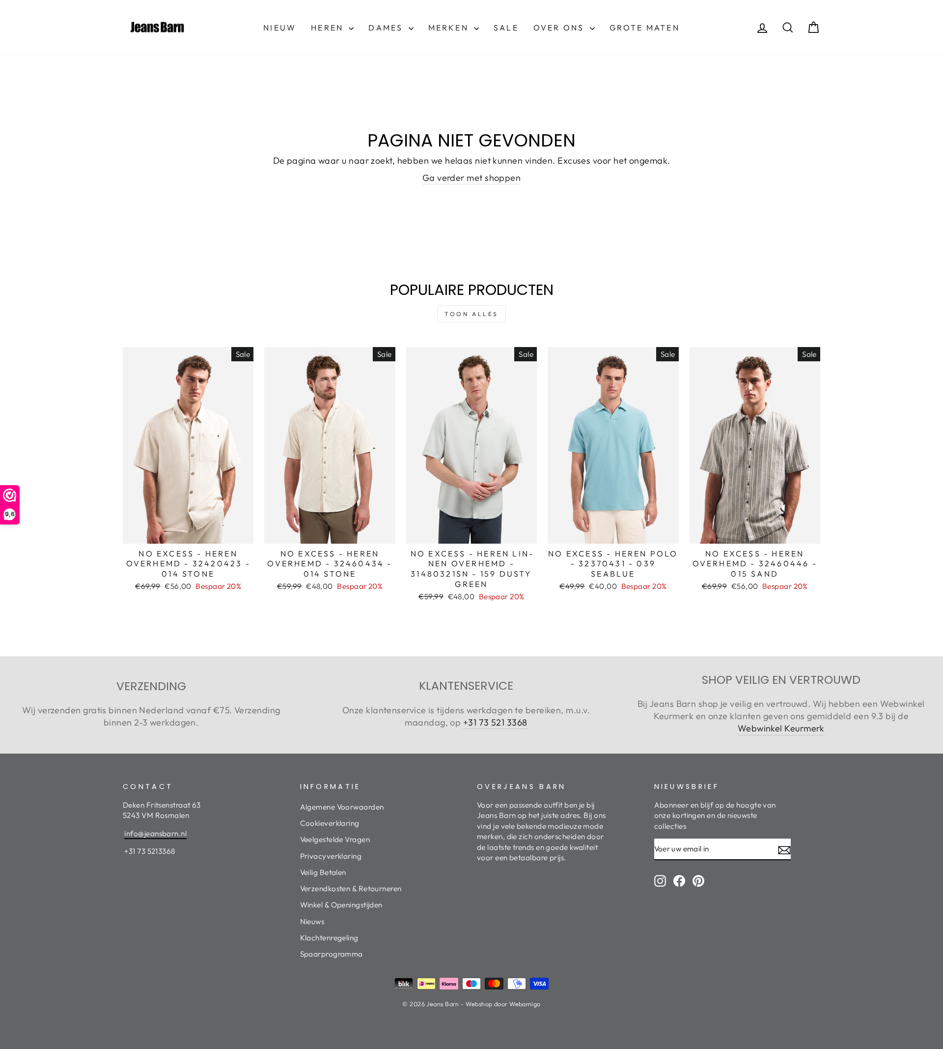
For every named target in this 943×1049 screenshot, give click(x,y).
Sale (506, 27)
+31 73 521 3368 (495, 722)
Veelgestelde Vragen (335, 839)
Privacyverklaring (331, 856)
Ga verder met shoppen (471, 177)
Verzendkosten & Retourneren (351, 888)
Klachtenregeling (329, 937)
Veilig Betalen (323, 872)
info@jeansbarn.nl (155, 833)
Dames (387, 27)
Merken (450, 27)
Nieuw (279, 27)
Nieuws (312, 921)
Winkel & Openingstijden (341, 904)
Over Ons (560, 27)
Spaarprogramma (331, 954)
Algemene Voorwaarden (342, 807)
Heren (328, 27)
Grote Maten (645, 27)
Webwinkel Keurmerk (781, 728)
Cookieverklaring (330, 823)
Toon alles (471, 314)
